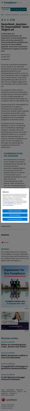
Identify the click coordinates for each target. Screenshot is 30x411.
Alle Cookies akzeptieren (15, 215)
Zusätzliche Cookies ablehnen (15, 210)
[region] (15, 205)
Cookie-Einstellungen (9, 202)
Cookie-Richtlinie (9, 205)
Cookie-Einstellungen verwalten (15, 219)
